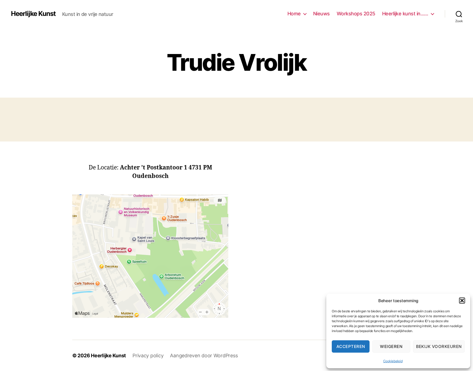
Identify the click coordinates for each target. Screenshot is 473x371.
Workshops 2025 (356, 13)
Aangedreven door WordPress (204, 355)
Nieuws (321, 13)
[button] (462, 300)
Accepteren (350, 346)
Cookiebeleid (393, 361)
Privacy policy (147, 355)
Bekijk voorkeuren (439, 346)
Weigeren (391, 346)
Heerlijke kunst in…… (405, 13)
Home (294, 13)
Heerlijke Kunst (33, 13)
